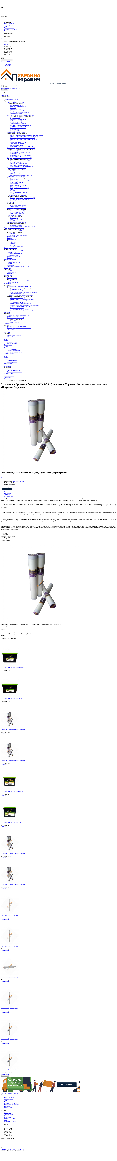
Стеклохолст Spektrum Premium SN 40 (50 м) (13, 853)
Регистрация (7, 64)
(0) (1, 477)
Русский (3, 60)
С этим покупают (8, 496)
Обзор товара (7, 491)
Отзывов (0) (7, 494)
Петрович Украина (9, 376)
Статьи (6, 346)
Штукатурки (7, 1117)
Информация (7, 347)
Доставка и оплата (9, 28)
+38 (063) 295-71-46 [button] (6, 1149)
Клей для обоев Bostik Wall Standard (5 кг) (12, 791)
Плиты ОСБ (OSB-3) (9, 1118)
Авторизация (7, 65)
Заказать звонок (16, 88)
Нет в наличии (5, 919)
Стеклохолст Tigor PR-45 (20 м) (9, 977)
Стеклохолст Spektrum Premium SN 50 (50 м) (13, 884)
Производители (8, 345)
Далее (2, 635)
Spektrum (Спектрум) (18, 481)
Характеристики (8, 493)
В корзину (3, 672)
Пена (5, 1120)
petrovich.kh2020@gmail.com (19, 1149)
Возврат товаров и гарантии (11, 30)
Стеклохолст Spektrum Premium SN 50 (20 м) (13, 760)
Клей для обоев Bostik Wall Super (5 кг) (11, 822)
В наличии (4, 733)
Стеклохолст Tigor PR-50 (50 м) (9, 1070)
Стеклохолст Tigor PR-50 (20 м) (9, 1039)
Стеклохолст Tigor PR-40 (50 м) (9, 946)
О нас (5, 26)
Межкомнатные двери (10, 1121)
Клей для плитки (8, 1114)
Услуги (6, 340)
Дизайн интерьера (9, 23)
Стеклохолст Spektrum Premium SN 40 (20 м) (13, 729)
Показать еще (4, 1075)
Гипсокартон (7, 1113)
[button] (3, 39)
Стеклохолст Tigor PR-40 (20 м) (9, 915)
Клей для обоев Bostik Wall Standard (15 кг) (12, 667)
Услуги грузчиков (8, 25)
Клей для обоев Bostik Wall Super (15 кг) (11, 698)
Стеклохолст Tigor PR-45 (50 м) (9, 1008)
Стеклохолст (7, 379)
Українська (9, 60)
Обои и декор (7, 377)
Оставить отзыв (5, 540)
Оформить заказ (5, 95)
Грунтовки (7, 1115)
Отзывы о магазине (9, 353)
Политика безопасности (10, 29)
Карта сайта (7, 1106)
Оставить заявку (7, 488)
